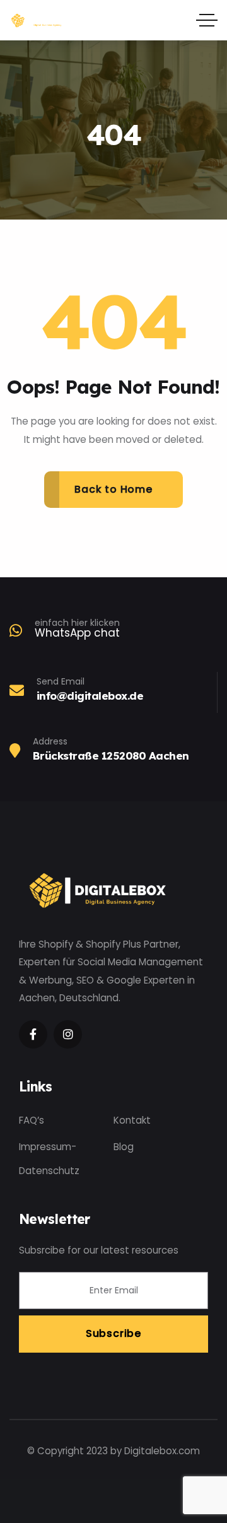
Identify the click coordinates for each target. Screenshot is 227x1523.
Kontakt (132, 1120)
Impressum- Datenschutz (49, 1158)
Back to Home (113, 489)
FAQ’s (31, 1120)
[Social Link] (33, 1034)
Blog (124, 1146)
